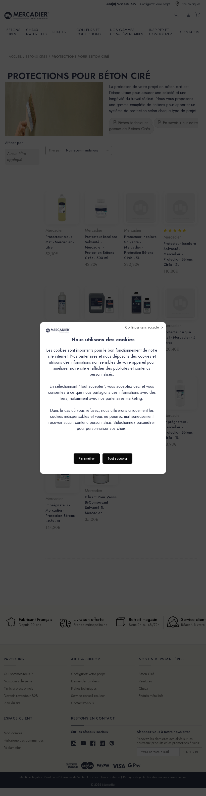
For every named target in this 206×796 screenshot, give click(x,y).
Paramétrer (87, 458)
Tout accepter (117, 458)
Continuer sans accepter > (144, 327)
